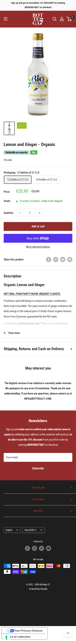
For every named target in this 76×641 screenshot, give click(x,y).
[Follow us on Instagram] (34, 548)
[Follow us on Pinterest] (41, 548)
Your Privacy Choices (28, 630)
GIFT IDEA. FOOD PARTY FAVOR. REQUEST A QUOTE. (32, 293)
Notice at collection (17, 636)
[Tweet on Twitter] (62, 259)
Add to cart (38, 226)
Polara (8, 160)
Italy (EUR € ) (30, 530)
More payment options (38, 246)
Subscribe (38, 468)
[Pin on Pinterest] (55, 259)
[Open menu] (5, 18)
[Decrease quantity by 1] (20, 213)
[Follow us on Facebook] (27, 548)
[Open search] (55, 19)
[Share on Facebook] (48, 259)
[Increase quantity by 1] (40, 213)
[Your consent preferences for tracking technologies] (6, 637)
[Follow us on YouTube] (48, 548)
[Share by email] (69, 259)
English (9, 530)
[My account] (62, 19)
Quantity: (9, 212)
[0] (69, 19)
